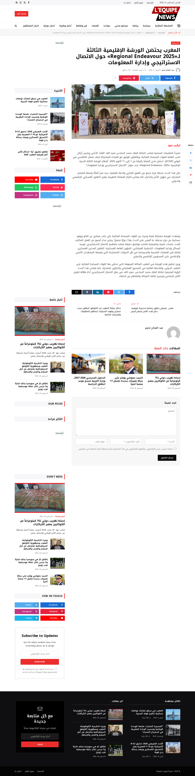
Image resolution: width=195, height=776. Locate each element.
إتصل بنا (127, 2)
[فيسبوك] (191, 153)
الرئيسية (150, 2)
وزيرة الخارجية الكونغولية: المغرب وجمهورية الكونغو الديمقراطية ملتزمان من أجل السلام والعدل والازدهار (33, 367)
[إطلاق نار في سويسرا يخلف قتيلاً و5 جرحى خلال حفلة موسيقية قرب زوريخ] (57, 387)
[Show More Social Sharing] (115, 78)
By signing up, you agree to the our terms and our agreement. (39, 671)
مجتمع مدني (121, 25)
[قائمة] (178, 26)
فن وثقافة (81, 25)
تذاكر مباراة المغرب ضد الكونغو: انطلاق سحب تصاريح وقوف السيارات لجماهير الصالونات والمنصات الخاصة (99, 311)
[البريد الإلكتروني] (191, 182)
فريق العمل (138, 2)
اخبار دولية (49, 25)
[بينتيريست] (191, 175)
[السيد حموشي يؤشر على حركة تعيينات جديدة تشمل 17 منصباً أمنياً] (126, 364)
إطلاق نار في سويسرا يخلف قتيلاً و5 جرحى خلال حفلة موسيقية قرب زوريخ (31, 386)
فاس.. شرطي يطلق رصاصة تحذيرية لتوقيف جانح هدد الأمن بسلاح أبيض (152, 309)
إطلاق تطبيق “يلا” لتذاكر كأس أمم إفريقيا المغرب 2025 (33, 153)
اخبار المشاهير (31, 25)
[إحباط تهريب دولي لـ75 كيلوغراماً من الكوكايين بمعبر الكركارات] (163, 364)
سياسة (146, 25)
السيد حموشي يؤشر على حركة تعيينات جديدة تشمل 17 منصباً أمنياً (126, 381)
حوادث (106, 25)
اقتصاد (95, 25)
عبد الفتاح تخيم (168, 70)
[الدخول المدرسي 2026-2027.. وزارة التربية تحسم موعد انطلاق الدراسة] (88, 364)
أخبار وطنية (65, 25)
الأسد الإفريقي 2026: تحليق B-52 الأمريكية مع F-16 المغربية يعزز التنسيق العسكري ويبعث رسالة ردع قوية (31, 136)
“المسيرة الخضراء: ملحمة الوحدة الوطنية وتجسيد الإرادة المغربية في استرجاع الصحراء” (31, 117)
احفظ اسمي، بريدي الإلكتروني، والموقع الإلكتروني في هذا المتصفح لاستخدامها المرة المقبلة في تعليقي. (125, 449)
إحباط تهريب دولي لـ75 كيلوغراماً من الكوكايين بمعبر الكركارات (164, 381)
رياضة (135, 25)
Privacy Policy (41, 672)
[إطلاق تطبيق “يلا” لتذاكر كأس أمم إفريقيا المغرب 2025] (57, 155)
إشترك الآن (21, 13)
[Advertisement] (126, 209)
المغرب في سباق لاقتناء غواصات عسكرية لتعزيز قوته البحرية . (32, 100)
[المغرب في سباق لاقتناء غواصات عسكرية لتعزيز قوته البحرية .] (57, 102)
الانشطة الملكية (164, 25)
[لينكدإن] (191, 168)
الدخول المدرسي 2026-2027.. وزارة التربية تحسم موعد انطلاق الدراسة (89, 381)
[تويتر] (191, 160)
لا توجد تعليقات (138, 70)
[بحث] (16, 26)
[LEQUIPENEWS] (166, 13)
